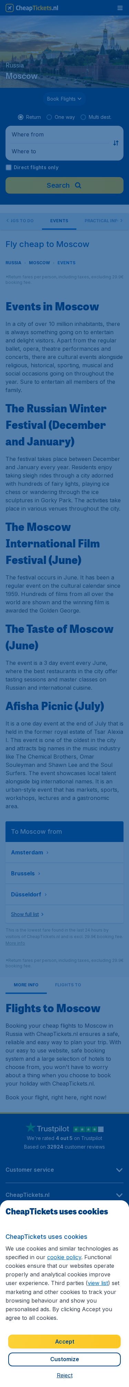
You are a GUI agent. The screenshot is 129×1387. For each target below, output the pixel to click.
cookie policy (64, 1257)
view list (98, 1283)
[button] (65, 1375)
